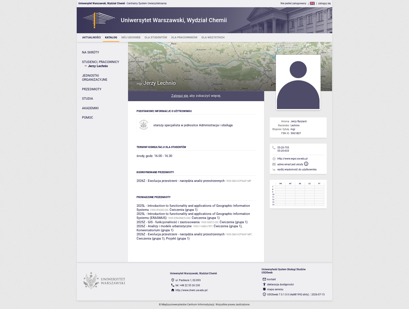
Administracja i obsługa (216, 125)
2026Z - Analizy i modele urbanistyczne (164, 226)
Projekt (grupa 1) (178, 238)
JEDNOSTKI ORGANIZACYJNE (94, 78)
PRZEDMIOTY (91, 89)
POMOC (87, 117)
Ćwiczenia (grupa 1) (183, 210)
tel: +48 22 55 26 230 (188, 285)
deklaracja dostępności (280, 284)
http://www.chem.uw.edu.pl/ (192, 290)
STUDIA (87, 99)
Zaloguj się (179, 96)
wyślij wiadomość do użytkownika (297, 169)
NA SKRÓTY (90, 52)
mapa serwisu (275, 289)
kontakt (271, 279)
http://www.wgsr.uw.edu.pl (292, 158)
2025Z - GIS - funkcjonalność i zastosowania (168, 222)
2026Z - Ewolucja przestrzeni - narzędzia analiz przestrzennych (181, 181)
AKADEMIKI (90, 108)
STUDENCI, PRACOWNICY (100, 62)
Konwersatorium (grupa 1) (155, 230)
